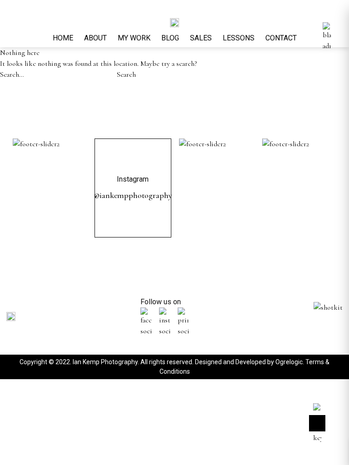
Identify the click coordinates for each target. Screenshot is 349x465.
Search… (12, 74)
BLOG (170, 38)
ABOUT (95, 38)
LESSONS (238, 38)
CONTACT (281, 38)
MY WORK (134, 38)
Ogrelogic (289, 362)
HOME (63, 38)
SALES (201, 38)
